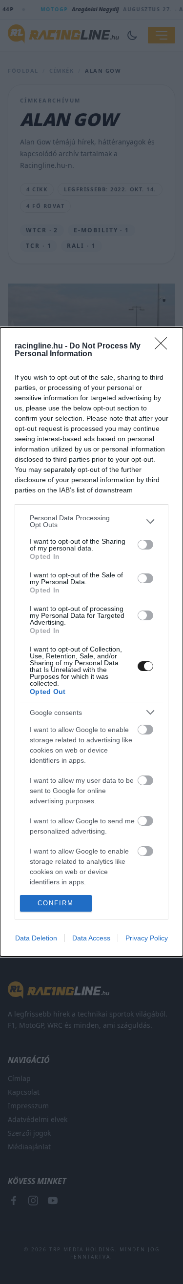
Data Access (91, 938)
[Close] (164, 346)
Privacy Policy (146, 938)
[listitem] (91, 521)
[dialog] (91, 641)
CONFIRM (56, 903)
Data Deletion (36, 938)
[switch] (145, 545)
